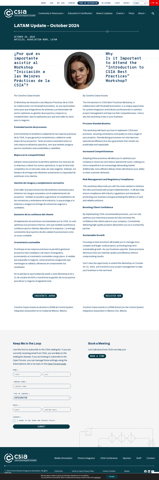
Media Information (63, 458)
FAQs (131, 13)
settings (97, 477)
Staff (138, 458)
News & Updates (104, 13)
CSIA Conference (108, 458)
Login (117, 3)
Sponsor (71, 3)
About (141, 13)
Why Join (60, 3)
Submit (41, 426)
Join (51, 3)
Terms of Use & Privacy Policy (83, 471)
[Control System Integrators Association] (20, 13)
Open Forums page (56, 364)
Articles (19, 39)
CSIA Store (58, 471)
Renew (43, 3)
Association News (37, 39)
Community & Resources (50, 13)
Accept (111, 476)
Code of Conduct (109, 471)
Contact (126, 3)
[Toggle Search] (153, 13)
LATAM (53, 39)
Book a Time (97, 356)
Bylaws (127, 471)
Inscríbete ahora (44, 296)
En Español (106, 3)
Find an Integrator (88, 3)
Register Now (113, 296)
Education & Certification (80, 13)
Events (119, 13)
